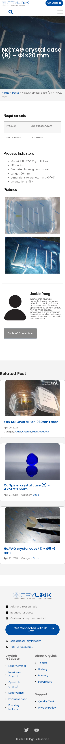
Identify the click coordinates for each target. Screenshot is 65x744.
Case (18, 431)
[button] (11, 12)
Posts (15, 93)
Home (5, 93)
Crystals (26, 431)
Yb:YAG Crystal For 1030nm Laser (31, 422)
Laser (35, 431)
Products (44, 431)
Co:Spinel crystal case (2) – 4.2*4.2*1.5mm (27, 487)
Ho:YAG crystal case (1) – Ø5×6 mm (29, 550)
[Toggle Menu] (60, 12)
